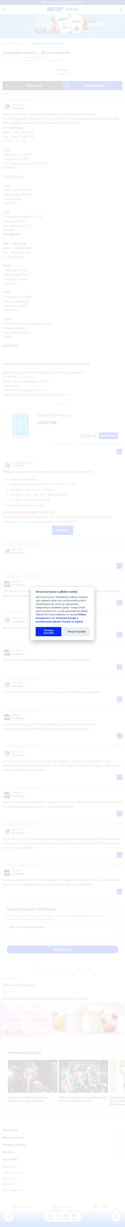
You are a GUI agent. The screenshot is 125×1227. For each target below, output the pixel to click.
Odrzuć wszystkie (76, 631)
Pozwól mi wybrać (72, 621)
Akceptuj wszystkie (48, 631)
